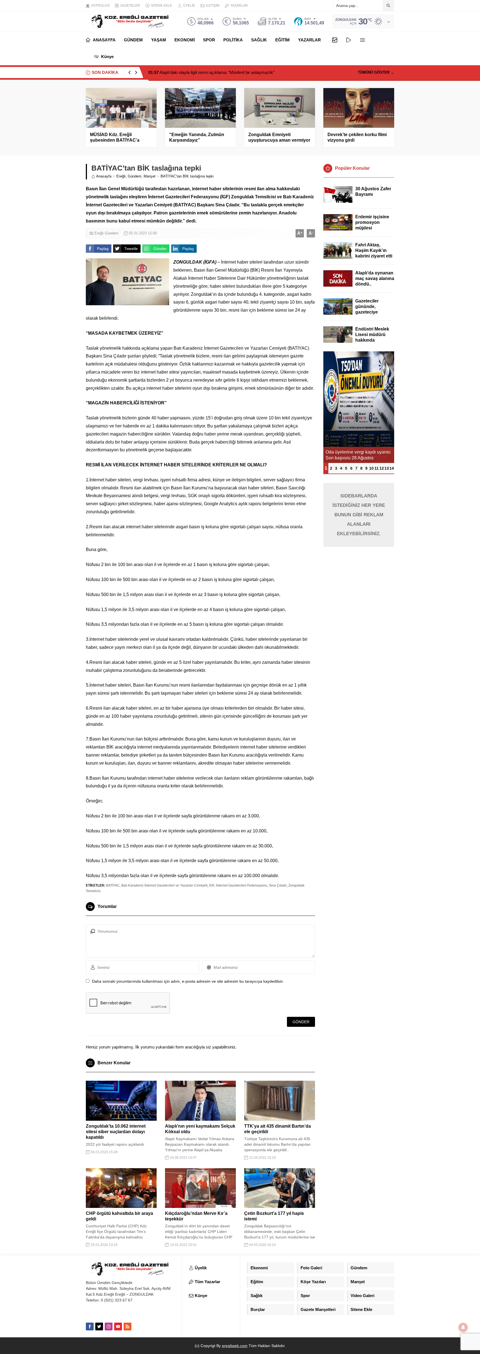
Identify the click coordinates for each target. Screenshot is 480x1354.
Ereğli (121, 176)
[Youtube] (118, 1326)
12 (381, 468)
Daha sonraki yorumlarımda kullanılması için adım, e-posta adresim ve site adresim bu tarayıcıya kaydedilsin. (188, 981)
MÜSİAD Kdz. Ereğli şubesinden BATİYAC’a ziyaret (114, 140)
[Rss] (127, 1326)
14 (391, 468)
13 (386, 468)
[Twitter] (99, 1326)
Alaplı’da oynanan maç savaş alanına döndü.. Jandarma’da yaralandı (374, 284)
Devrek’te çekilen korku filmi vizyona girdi (357, 137)
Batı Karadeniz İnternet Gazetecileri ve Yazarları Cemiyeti (164, 885)
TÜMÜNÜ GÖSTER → (376, 72)
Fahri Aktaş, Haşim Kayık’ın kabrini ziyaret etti (373, 250)
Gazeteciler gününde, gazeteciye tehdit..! (367, 309)
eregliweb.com (235, 1345)
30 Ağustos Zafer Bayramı (373, 191)
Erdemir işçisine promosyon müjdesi (372, 222)
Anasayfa (103, 176)
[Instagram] (108, 1326)
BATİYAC (113, 885)
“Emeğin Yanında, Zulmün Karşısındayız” (196, 137)
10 (371, 468)
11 (376, 468)
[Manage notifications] (463, 1327)
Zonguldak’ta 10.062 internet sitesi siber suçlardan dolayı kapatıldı (116, 1132)
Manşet (150, 176)
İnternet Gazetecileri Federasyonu (241, 885)
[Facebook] (90, 1326)
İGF (211, 885)
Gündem (134, 176)
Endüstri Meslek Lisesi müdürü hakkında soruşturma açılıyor (372, 340)
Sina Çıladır (278, 885)
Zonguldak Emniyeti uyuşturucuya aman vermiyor (279, 137)
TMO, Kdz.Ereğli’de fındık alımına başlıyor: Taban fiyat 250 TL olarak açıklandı (224, 72)
